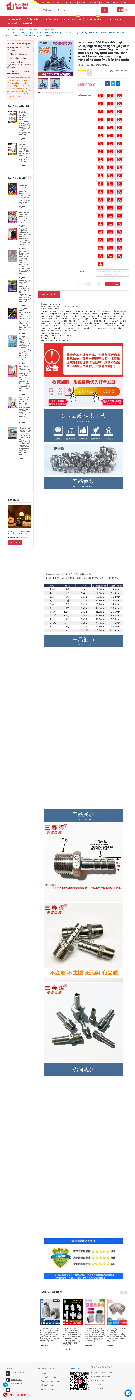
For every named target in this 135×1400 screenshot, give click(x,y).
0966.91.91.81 (16, 1379)
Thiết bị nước (22, 29)
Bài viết (14, 23)
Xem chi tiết (15, 542)
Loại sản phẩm (45, 10)
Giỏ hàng (106, 2)
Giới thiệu (44, 1373)
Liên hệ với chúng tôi (49, 1389)
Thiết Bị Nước (115, 19)
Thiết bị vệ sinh (73, 18)
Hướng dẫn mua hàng (49, 1377)
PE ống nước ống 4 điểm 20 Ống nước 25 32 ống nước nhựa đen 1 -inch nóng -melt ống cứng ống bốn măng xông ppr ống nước (25, 236)
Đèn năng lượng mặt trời (103, 1384)
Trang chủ (15, 19)
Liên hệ (28, 23)
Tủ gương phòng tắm (102, 1376)
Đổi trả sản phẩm (47, 1385)
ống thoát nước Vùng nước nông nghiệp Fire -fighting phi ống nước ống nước (25, 217)
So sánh (95, 2)
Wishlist (84, 2)
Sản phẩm (33, 19)
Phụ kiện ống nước (47, 29)
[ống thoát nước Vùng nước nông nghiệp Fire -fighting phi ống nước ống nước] (12, 217)
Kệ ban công (99, 1380)
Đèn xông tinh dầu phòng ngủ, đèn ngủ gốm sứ (19, 532)
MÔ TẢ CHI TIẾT (49, 294)
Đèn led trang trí (100, 1388)
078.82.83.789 (16, 1383)
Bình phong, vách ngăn (103, 1372)
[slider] (82, 70)
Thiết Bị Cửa (51, 19)
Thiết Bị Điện (94, 18)
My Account (72, 2)
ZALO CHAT (75, 1368)
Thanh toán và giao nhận (50, 1381)
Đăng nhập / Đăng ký (121, 2)
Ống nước (33, 29)
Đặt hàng (114, 284)
